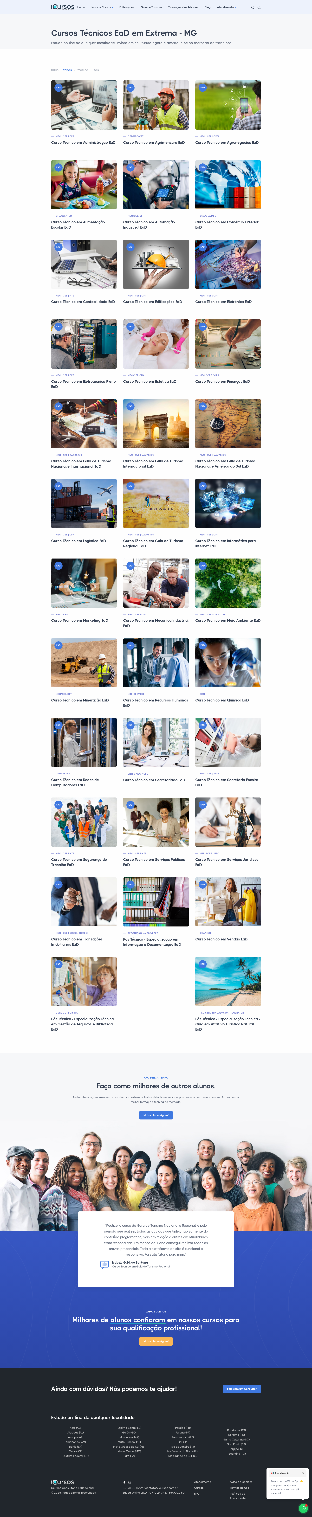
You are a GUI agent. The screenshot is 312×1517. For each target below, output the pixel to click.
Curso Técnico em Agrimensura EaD (154, 142)
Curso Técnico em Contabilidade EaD (83, 302)
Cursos (199, 1487)
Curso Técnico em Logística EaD (78, 541)
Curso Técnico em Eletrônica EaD (223, 302)
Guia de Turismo (151, 7)
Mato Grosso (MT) (129, 1442)
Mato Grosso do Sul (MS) (129, 1446)
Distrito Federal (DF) (76, 1456)
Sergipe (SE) (236, 1449)
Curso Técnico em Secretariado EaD (154, 780)
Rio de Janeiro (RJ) (183, 1446)
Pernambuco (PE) (183, 1437)
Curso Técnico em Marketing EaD (79, 620)
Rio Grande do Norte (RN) (183, 1451)
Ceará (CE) (75, 1451)
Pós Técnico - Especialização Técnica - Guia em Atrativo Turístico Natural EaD (227, 1024)
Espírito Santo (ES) (129, 1427)
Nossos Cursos (101, 7)
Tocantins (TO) (236, 1453)
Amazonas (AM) (75, 1442)
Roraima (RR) (236, 1434)
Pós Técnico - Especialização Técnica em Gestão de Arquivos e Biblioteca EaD (82, 1024)
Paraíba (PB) (183, 1427)
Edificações (126, 7)
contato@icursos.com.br (161, 1488)
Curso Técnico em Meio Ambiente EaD (228, 620)
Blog (208, 7)
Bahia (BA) (75, 1446)
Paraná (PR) (183, 1432)
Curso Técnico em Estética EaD (149, 381)
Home (81, 7)
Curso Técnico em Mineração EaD (80, 700)
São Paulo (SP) (236, 1444)
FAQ (197, 1493)
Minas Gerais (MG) (129, 1451)
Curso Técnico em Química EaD (222, 700)
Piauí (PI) (183, 1442)
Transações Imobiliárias (183, 7)
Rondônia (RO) (236, 1430)
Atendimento (225, 7)
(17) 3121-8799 (133, 1488)
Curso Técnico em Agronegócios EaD (227, 142)
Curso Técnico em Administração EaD (83, 142)
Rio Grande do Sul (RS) (182, 1456)
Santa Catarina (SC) (236, 1439)
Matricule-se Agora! (156, 1115)
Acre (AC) (75, 1427)
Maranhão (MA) (129, 1437)
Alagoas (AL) (75, 1432)
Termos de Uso (239, 1487)
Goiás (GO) (129, 1432)
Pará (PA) (129, 1456)
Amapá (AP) (75, 1437)
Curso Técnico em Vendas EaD (221, 939)
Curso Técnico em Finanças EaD (222, 381)
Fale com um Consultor (242, 1388)
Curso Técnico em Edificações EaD (152, 302)
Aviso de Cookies (241, 1482)
